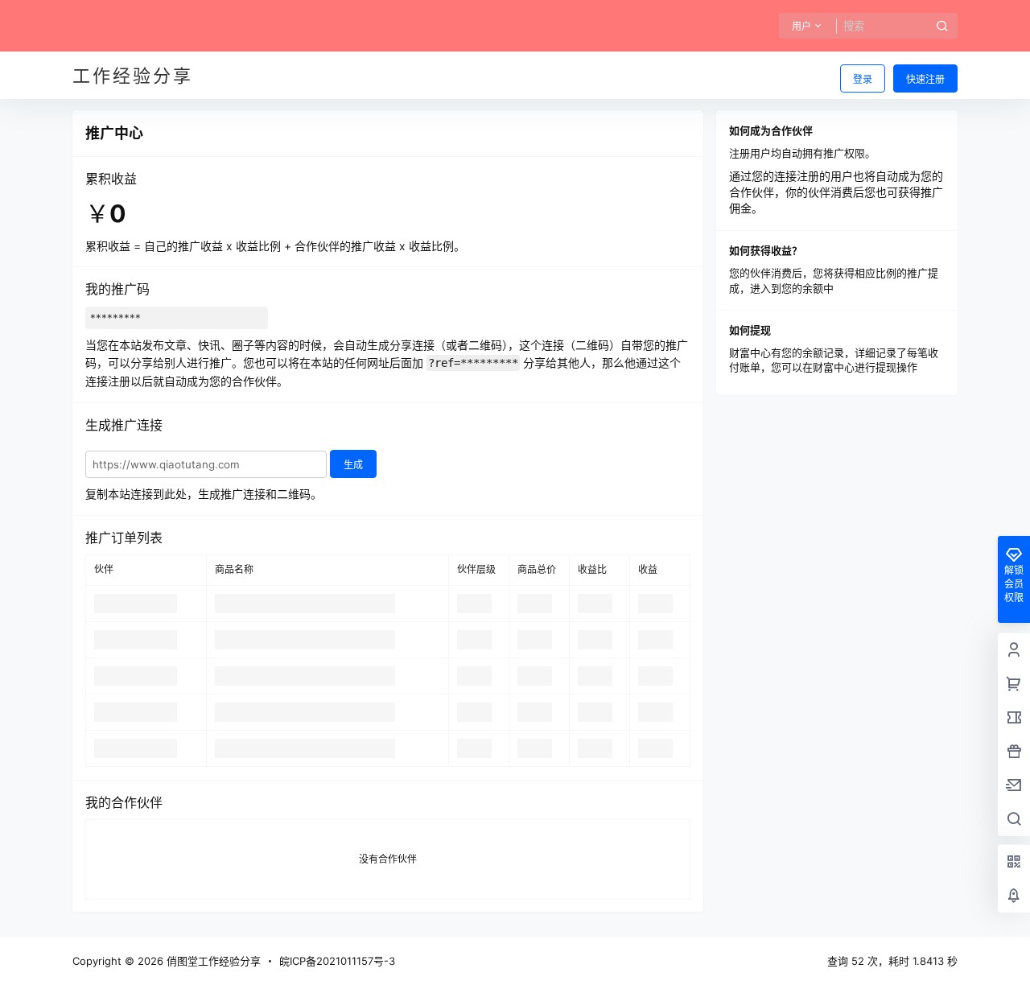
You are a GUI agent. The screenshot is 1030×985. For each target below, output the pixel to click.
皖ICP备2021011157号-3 (337, 960)
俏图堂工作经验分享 (212, 960)
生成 (353, 465)
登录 (862, 79)
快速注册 (925, 79)
